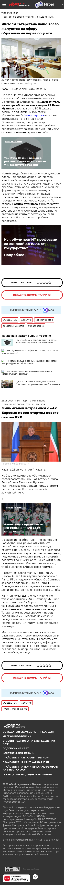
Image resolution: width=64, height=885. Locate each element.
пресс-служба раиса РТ (15, 463)
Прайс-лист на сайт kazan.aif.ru (26, 762)
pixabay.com (31, 83)
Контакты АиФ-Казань (18, 753)
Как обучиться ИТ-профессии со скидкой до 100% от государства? (30, 244)
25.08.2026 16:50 (10, 400)
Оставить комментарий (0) (32, 294)
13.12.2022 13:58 (9, 13)
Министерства (34, 115)
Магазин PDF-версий (17, 736)
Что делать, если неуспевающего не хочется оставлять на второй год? (26, 372)
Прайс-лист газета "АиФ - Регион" (26, 757)
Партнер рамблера (31, 869)
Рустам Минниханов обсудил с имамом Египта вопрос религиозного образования (38, 382)
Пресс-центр (47, 731)
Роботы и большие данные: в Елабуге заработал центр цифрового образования (29, 362)
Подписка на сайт (16, 748)
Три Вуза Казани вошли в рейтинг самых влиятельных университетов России (36, 341)
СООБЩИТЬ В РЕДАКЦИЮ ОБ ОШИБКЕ (27, 774)
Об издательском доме (19, 731)
